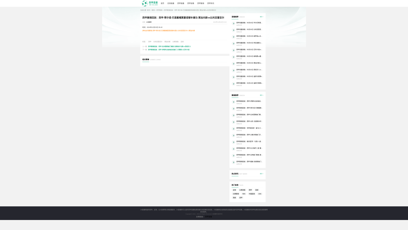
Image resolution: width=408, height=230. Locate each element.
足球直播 (170, 3)
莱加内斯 (167, 41)
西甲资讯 (210, 3)
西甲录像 (190, 3)
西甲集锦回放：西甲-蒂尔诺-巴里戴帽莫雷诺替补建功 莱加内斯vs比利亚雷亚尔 (190, 10)
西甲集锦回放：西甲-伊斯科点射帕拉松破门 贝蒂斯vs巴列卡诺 (168, 49)
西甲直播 (180, 3)
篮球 (256, 190)
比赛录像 (175, 41)
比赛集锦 (236, 194)
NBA (243, 194)
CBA (259, 194)
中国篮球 (252, 194)
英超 (234, 197)
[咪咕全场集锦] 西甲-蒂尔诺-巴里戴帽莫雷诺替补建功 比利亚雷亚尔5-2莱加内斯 (168, 30)
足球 (182, 41)
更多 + (262, 17)
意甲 (240, 197)
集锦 (153, 10)
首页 (162, 3)
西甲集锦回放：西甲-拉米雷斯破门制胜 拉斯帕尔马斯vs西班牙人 (169, 46)
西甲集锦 (200, 3)
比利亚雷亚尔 (157, 41)
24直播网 (149, 22)
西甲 (149, 41)
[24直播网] (149, 6)
